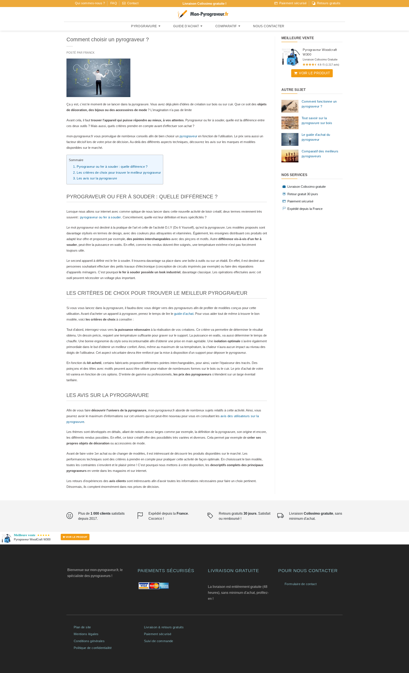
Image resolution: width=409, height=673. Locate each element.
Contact (132, 3)
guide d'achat (183, 313)
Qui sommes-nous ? (90, 3)
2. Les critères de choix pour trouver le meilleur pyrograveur (117, 172)
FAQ (113, 3)
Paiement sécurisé (292, 3)
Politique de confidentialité (93, 648)
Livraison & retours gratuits (164, 627)
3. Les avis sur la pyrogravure (95, 178)
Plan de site (82, 627)
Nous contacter (268, 26)
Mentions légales (86, 634)
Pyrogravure (144, 26)
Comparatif (226, 26)
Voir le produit (314, 73)
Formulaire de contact (301, 584)
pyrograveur (188, 136)
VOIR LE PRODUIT (76, 537)
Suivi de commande (158, 641)
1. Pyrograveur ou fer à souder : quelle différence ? (110, 166)
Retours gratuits (328, 3)
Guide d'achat (186, 26)
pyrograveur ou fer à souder (100, 217)
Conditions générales (89, 641)
